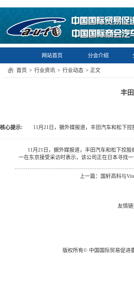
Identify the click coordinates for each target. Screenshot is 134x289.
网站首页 (52, 55)
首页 (21, 70)
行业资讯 (44, 70)
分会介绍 (98, 55)
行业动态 (73, 70)
